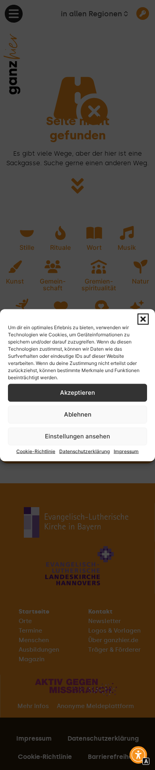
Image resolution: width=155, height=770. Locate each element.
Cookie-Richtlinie (35, 451)
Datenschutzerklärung (84, 451)
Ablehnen (77, 414)
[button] (143, 319)
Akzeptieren (77, 392)
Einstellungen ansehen (77, 436)
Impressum (126, 451)
